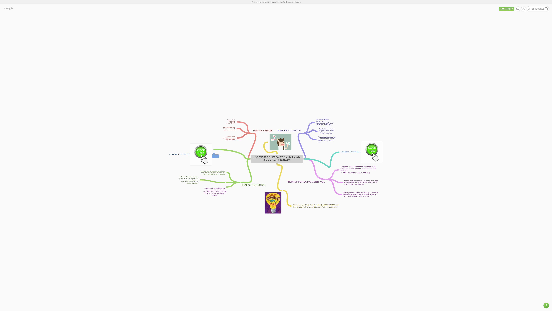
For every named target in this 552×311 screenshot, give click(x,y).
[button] (546, 305)
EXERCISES (184, 154)
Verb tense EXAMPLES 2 (350, 152)
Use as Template (536, 8)
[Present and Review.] (517, 9)
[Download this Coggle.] (523, 8)
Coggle (297, 2)
